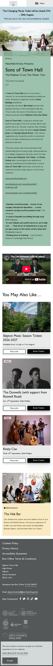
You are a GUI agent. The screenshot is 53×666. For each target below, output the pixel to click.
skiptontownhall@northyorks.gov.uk (22, 592)
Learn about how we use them (15, 653)
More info (14, 351)
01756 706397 (31, 584)
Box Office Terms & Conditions (19, 558)
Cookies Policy (10, 543)
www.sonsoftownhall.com (16, 178)
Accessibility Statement (14, 553)
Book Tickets (38, 351)
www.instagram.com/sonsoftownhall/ (21, 193)
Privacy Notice (10, 548)
